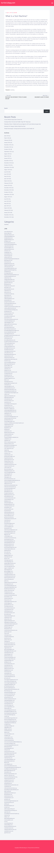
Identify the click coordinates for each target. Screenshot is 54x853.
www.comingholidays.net (9, 472)
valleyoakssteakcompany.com (10, 623)
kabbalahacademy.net (9, 397)
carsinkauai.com (7, 786)
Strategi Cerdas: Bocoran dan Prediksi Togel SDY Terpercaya (17, 121)
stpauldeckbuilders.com (9, 700)
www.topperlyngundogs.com (10, 682)
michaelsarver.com (8, 405)
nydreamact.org (7, 277)
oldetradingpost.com (9, 322)
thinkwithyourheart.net (9, 357)
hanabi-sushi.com (8, 729)
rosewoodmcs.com (8, 737)
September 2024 (8, 167)
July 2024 (6, 172)
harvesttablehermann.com (10, 332)
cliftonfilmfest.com (8, 352)
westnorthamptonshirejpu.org (10, 309)
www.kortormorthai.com (9, 694)
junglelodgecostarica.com (10, 563)
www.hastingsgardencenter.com (11, 745)
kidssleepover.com (8, 260)
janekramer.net (7, 550)
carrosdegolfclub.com (9, 333)
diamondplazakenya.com (9, 770)
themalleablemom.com (9, 542)
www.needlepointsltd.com (10, 710)
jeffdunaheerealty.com (9, 686)
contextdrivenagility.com (9, 533)
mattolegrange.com (8, 561)
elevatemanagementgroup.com (11, 800)
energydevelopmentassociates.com (12, 335)
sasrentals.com (7, 402)
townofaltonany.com (9, 579)
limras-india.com (7, 233)
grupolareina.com (8, 317)
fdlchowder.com (7, 708)
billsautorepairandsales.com (10, 773)
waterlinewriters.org (8, 652)
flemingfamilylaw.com (9, 805)
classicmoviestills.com (9, 466)
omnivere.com (7, 250)
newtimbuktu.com (8, 254)
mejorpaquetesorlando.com (10, 391)
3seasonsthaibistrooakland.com (11, 437)
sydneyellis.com (7, 413)
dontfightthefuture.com (9, 348)
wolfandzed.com (8, 730)
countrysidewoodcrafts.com (10, 268)
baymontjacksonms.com (9, 577)
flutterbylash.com (8, 794)
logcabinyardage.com (9, 660)
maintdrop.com (7, 290)
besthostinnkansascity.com (10, 826)
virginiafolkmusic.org (8, 424)
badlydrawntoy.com (8, 667)
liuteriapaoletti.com (8, 584)
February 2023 (7, 210)
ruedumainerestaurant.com (10, 518)
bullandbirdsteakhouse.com (10, 711)
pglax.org (6, 580)
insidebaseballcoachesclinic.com (11, 785)
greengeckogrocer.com (9, 407)
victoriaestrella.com (8, 606)
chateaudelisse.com (8, 305)
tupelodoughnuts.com (9, 386)
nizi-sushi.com (7, 552)
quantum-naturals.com (9, 775)
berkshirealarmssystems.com (10, 372)
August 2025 (7, 153)
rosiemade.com (7, 384)
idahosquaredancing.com (9, 364)
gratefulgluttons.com (9, 459)
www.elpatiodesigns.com (9, 759)
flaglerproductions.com (9, 494)
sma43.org (6, 716)
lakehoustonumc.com (9, 668)
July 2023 (6, 199)
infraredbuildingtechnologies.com (11, 330)
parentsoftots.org (8, 655)
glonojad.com (7, 521)
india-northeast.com (8, 344)
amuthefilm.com (8, 507)
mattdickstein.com (8, 665)
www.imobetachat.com (9, 663)
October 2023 (7, 192)
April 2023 (6, 205)
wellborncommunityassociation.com (12, 306)
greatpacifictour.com (8, 604)
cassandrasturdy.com (8, 462)
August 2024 (7, 169)
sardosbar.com (7, 368)
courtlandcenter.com (8, 609)
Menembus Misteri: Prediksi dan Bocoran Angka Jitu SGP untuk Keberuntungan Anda (22, 124)
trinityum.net (7, 749)
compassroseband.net (9, 636)
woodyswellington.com (9, 756)
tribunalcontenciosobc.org (10, 486)
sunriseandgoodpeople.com (10, 585)
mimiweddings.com (8, 824)
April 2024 (6, 178)
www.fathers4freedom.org (10, 681)
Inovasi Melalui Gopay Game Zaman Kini (13, 119)
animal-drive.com (8, 639)
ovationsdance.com (8, 426)
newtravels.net (7, 262)
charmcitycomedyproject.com (10, 529)
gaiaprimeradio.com (8, 555)
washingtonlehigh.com (9, 726)
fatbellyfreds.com (8, 757)
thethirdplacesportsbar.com (10, 753)
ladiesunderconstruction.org (10, 324)
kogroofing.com (7, 295)
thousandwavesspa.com (9, 608)
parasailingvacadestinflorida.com (11, 789)
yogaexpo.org (7, 440)
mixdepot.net (7, 735)
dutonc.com (6, 558)
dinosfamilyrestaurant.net (10, 329)
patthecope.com (8, 631)
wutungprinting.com (8, 572)
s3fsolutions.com (8, 338)
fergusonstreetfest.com (9, 778)
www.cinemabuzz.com (9, 733)
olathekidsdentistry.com (9, 388)
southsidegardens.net (9, 748)
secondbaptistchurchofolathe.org (11, 813)
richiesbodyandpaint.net (9, 236)
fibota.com (6, 762)
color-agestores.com (9, 448)
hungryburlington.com (9, 545)
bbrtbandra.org (7, 284)
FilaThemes (37, 847)
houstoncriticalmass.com (9, 478)
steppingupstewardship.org (10, 722)
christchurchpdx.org (8, 502)
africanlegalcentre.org (9, 513)
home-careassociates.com (10, 442)
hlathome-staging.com (9, 408)
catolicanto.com (8, 431)
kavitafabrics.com (8, 596)
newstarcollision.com (9, 400)
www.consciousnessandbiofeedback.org (13, 741)
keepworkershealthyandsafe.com (11, 274)
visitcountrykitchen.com (9, 566)
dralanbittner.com (8, 375)
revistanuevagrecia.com (9, 523)
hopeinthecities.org (8, 458)
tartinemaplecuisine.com (9, 549)
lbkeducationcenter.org (9, 432)
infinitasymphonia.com (9, 512)
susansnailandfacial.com (9, 676)
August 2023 (7, 196)
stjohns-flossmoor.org (9, 590)
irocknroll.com (7, 360)
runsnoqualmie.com (8, 703)
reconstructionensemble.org (10, 595)
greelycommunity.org (9, 517)
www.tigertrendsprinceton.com (11, 679)
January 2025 (7, 158)
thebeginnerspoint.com (9, 470)
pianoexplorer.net (8, 746)
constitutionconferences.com (10, 630)
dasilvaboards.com (8, 490)
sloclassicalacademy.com (9, 488)
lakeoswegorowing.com (9, 808)
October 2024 (7, 165)
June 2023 (6, 201)
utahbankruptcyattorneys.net (10, 359)
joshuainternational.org (9, 674)
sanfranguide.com (8, 474)
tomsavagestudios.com (9, 421)
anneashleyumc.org (8, 697)
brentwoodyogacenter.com (10, 719)
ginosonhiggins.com (8, 571)
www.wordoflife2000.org (9, 362)
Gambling (12, 90)
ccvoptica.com (7, 724)
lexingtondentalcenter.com (10, 411)
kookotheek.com (8, 300)
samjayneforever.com (9, 780)
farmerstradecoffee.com (9, 659)
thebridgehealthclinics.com (10, 651)
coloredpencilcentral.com (9, 351)
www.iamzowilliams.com (9, 743)
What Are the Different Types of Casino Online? (16, 97)
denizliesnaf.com (8, 628)
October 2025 (7, 149)
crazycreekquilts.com (9, 499)
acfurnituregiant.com (9, 247)
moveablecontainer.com (9, 316)
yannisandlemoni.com (9, 376)
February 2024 (7, 183)
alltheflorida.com (8, 783)
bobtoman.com (7, 292)
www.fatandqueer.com (9, 695)
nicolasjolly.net (7, 510)
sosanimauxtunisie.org (9, 293)
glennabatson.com (8, 491)
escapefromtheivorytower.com (11, 341)
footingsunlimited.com (9, 702)
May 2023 (6, 203)
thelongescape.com (8, 560)
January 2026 (7, 142)
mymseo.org (7, 815)
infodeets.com (7, 241)
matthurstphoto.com (9, 781)
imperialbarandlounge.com (10, 354)
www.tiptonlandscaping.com (10, 721)
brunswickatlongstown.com (10, 547)
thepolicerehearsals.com (9, 482)
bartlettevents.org (8, 314)
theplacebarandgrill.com (9, 615)
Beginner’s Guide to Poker (42, 96)
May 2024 (6, 176)
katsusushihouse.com (9, 515)
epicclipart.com (7, 287)
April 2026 (6, 135)
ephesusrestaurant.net (9, 754)
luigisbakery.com (7, 727)
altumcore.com (7, 638)
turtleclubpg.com (8, 2)
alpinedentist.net (8, 297)
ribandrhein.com (7, 427)
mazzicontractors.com (9, 751)
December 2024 (7, 160)
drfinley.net (6, 804)
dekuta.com (6, 732)
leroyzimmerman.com (9, 802)
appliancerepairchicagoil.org (10, 270)
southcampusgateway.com (10, 303)
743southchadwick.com (9, 343)
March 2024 (7, 181)
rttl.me (5, 821)
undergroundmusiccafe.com (10, 829)
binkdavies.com (7, 501)
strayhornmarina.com (9, 493)
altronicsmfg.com (8, 255)
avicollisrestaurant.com (9, 612)
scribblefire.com (7, 439)
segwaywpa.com (8, 647)
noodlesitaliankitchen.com (10, 276)
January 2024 (7, 185)
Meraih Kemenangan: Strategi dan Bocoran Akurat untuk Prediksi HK (19, 128)
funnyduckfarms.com (9, 797)
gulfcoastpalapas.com (9, 649)
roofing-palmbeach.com (9, 346)
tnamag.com (7, 641)
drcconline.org (7, 614)
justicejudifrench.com (9, 539)
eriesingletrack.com (8, 381)
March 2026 (7, 138)
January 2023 (7, 212)
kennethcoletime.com (9, 544)
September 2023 (8, 194)
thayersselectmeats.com (9, 644)
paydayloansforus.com (9, 263)
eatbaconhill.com (8, 257)
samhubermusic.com (8, 831)
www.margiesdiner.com (9, 706)
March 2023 (7, 208)
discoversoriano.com (8, 469)
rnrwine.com (7, 807)
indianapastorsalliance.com (10, 622)
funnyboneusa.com (8, 592)
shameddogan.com (8, 654)
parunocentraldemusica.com (10, 765)
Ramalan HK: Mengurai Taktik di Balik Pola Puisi (14, 126)
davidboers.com (7, 662)
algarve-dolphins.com (9, 568)
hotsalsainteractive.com (9, 242)
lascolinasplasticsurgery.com (10, 713)
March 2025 (7, 156)
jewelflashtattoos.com (9, 281)
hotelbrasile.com (8, 311)
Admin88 (15, 12)
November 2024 (8, 162)
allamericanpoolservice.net (10, 418)
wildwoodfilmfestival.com (10, 308)
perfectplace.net (8, 435)
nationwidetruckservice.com (10, 601)
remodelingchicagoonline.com (10, 718)
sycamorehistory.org (8, 738)
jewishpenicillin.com (8, 419)
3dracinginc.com (7, 477)
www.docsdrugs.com (8, 705)
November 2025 (8, 147)
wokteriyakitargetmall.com (10, 410)
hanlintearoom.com (8, 796)
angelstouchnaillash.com (9, 395)
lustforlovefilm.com (8, 509)
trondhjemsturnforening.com (10, 769)
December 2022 (7, 214)
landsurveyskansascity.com (10, 698)
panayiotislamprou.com (9, 301)
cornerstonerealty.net (9, 740)
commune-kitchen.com (9, 505)
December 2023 (7, 187)
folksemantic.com (8, 367)
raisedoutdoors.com (8, 356)
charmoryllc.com (8, 475)
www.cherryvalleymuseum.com (11, 319)
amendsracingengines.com (10, 692)
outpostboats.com (8, 454)
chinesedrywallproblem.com (10, 587)
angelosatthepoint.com (9, 620)
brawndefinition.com (8, 496)
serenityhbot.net (8, 673)
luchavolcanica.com (8, 598)
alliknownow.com (8, 483)
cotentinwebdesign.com (9, 321)
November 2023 (8, 190)
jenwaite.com (7, 799)
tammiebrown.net (8, 557)
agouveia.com (7, 812)
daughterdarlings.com (9, 239)
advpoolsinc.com (8, 619)
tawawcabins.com (8, 365)
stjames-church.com (8, 525)
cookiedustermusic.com (9, 593)
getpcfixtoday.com (8, 282)
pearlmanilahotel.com (9, 289)
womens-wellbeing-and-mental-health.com (14, 423)
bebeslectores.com (8, 325)
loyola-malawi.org (8, 451)
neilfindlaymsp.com (8, 611)
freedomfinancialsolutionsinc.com (11, 689)
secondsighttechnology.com (10, 403)
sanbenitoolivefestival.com (10, 464)
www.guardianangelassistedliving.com (12, 767)
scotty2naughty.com (8, 526)
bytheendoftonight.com (9, 456)
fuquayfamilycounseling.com (10, 810)
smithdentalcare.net (8, 828)
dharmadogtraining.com (9, 818)
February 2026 (7, 140)
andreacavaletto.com (9, 443)
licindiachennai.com (8, 238)
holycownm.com (8, 600)
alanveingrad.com (8, 569)
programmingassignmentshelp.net (11, 258)
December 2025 (7, 144)
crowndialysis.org (8, 415)
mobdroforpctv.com (8, 461)
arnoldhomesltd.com (9, 349)
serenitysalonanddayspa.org (10, 244)
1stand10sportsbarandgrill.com (11, 392)
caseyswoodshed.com (9, 625)
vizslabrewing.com (8, 373)
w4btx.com (6, 394)
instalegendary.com (8, 273)
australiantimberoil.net (9, 327)
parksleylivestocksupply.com (10, 445)
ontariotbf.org (7, 271)
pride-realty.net (7, 791)
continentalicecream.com (9, 498)
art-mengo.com (7, 553)
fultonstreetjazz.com (9, 313)
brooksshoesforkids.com (9, 643)
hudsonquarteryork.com (9, 761)
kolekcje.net (7, 429)
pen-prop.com (7, 678)
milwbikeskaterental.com (9, 576)
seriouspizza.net (7, 635)
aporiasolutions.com (8, 646)
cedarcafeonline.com (8, 246)
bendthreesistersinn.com (9, 588)
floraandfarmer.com (8, 336)
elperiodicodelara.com (9, 234)
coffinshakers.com (8, 536)
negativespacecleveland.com (10, 582)
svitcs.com (6, 633)
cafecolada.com (7, 467)
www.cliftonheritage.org (9, 714)
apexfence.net (7, 832)
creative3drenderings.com (10, 657)
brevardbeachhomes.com (9, 340)
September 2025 (8, 151)
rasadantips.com (7, 252)
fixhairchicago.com (8, 627)
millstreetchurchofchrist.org (10, 788)
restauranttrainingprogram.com (11, 416)
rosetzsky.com (7, 520)
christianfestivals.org (9, 564)
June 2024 (6, 174)
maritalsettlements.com (9, 574)
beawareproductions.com (9, 531)
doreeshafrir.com (8, 528)
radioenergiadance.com (9, 298)
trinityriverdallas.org (8, 434)
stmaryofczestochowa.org (10, 537)
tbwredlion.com (7, 772)
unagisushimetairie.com (9, 279)
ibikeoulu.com (7, 534)
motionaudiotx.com (8, 820)
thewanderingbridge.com (9, 541)
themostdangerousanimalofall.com (12, 480)
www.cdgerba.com (8, 764)
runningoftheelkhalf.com (9, 684)
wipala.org (6, 450)
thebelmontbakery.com (9, 265)
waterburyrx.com (8, 617)
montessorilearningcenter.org (10, 777)
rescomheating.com (8, 823)
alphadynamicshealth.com (10, 792)
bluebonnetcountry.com (9, 285)
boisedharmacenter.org (9, 446)
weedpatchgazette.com (9, 378)
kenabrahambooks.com (9, 504)
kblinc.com (6, 380)
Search (6, 108)
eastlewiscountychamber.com (10, 485)
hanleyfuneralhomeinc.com (10, 389)
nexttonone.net (7, 671)
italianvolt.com (7, 370)
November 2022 (8, 217)
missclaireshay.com (8, 231)
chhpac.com (6, 816)
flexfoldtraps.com (8, 690)
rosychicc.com (7, 453)
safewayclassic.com (8, 266)
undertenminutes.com (9, 249)
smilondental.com (8, 399)
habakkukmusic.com (8, 670)
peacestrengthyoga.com (9, 687)
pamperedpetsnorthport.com (10, 383)
